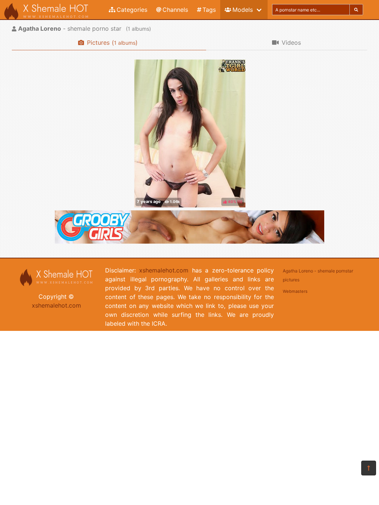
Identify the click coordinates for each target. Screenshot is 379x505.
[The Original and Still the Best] (189, 241)
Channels (175, 9)
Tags (209, 9)
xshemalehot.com (56, 305)
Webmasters (295, 291)
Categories (132, 9)
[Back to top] (368, 468)
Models (242, 9)
